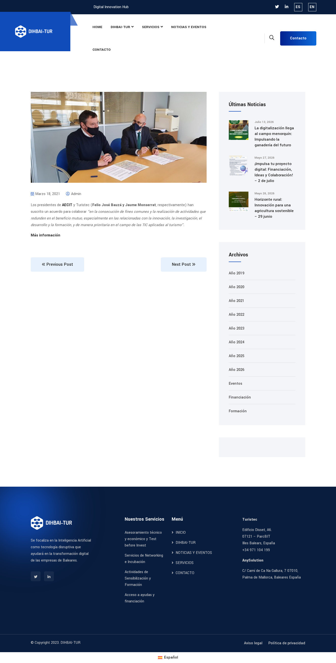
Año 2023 (236, 328)
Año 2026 (236, 369)
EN (312, 7)
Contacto (298, 38)
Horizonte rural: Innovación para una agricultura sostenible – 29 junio (274, 208)
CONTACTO (101, 49)
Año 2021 (236, 300)
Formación (238, 411)
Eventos (235, 383)
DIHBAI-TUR (120, 27)
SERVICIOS (150, 27)
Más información (45, 235)
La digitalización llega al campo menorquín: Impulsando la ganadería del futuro (274, 136)
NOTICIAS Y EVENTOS (188, 27)
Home (97, 27)
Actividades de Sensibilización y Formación (138, 578)
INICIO (180, 532)
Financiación (240, 397)
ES (298, 7)
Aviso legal (253, 643)
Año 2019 (236, 273)
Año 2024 (236, 342)
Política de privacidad (286, 643)
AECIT (67, 205)
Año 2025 (236, 356)
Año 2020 (236, 287)
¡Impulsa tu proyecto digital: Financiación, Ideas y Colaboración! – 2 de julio (274, 172)
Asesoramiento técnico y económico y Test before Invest (143, 539)
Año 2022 (236, 314)
